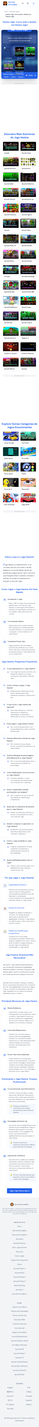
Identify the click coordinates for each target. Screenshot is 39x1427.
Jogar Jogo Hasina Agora (19, 1191)
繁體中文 (10, 1392)
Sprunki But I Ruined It (19, 1366)
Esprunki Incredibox (19, 1235)
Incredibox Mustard (19, 1345)
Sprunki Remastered (19, 1336)
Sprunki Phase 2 (19, 1277)
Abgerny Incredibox (19, 1332)
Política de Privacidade (19, 1311)
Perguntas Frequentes (19, 1260)
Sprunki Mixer (19, 1374)
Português (10, 1404)
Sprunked (19, 1239)
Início (6, 12)
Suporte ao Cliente (19, 1307)
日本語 (28, 1392)
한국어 (10, 1400)
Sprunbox (19, 1290)
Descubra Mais (19, 1320)
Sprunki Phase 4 (19, 1268)
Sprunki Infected (19, 1243)
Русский (10, 1409)
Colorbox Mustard (20, 1324)
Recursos (19, 1252)
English (10, 1387)
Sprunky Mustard (19, 1370)
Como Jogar (19, 1256)
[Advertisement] (19, 104)
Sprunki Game (15, 12)
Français (29, 1396)
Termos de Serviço (19, 1315)
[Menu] (34, 3)
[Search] (23, 3)
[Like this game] (26, 75)
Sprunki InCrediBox (19, 1230)
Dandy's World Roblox (19, 1362)
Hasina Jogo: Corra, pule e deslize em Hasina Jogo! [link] (18, 15)
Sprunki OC (19, 1357)
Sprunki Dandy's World (19, 1341)
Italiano (29, 1404)
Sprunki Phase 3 (19, 1281)
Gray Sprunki (19, 1328)
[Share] (35, 75)
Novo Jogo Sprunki (19, 1247)
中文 (28, 1387)
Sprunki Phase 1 (19, 1353)
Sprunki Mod (19, 1273)
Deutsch (10, 1396)
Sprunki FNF (19, 1349)
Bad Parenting (19, 1285)
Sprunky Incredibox (19, 1294)
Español (29, 1400)
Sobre (19, 1264)
